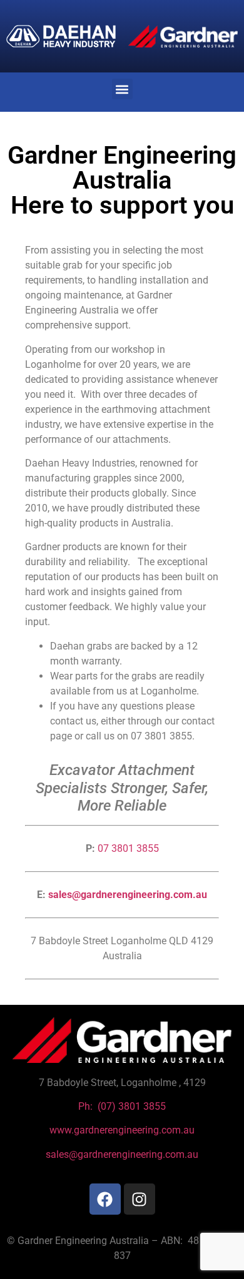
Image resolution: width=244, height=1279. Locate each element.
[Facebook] (105, 1199)
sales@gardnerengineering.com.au (127, 895)
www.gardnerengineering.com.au (122, 1130)
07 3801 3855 (128, 848)
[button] (122, 89)
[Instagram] (139, 1199)
